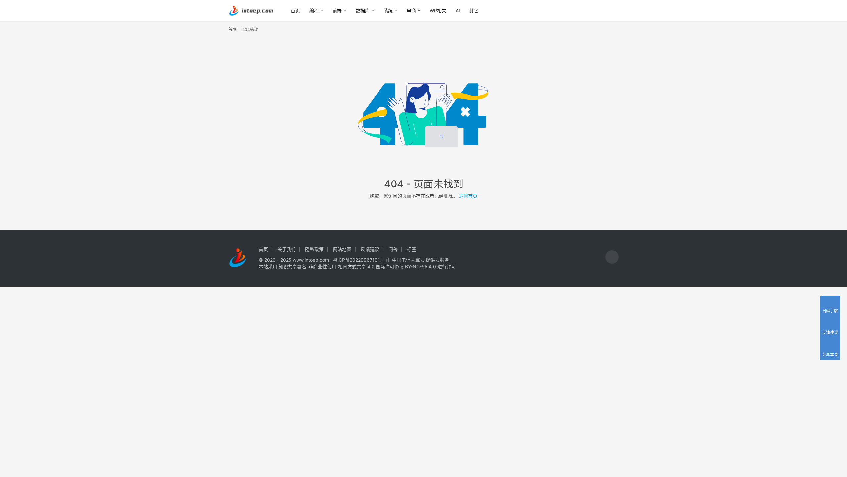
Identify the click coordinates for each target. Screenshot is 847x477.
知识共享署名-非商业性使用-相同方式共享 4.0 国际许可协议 (341, 266)
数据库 (363, 10)
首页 (295, 10)
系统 (388, 10)
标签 (411, 249)
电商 (411, 10)
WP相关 (438, 10)
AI (458, 10)
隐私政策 (314, 249)
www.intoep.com (311, 260)
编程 (314, 10)
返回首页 (468, 196)
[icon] (612, 257)
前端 (337, 10)
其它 (473, 10)
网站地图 (342, 249)
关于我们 (286, 249)
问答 (393, 249)
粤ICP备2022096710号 (357, 260)
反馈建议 (370, 249)
